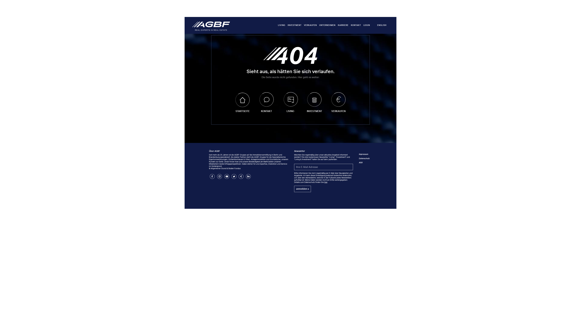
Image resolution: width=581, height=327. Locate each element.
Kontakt (356, 25)
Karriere (343, 25)
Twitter (233, 175)
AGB (361, 162)
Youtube (226, 175)
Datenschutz (364, 158)
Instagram (219, 175)
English (381, 25)
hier (325, 182)
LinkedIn (248, 175)
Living (281, 25)
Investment (295, 25)
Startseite (243, 111)
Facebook (212, 175)
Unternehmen (327, 25)
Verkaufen (310, 25)
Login (366, 25)
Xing (240, 175)
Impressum (363, 154)
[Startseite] (211, 25)
